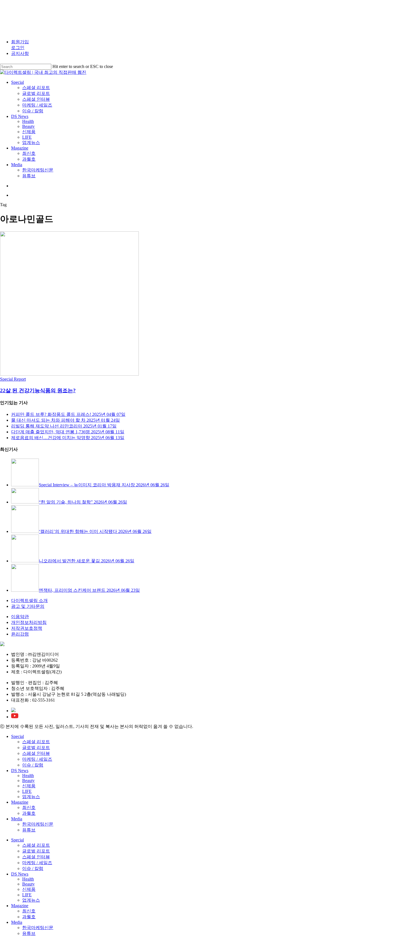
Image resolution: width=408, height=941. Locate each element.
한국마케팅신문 (37, 824)
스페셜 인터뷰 (36, 753)
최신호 (29, 807)
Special (17, 736)
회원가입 (20, 41)
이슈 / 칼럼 (32, 765)
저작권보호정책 (26, 628)
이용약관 (20, 616)
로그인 (17, 47)
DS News (19, 770)
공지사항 (20, 53)
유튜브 (29, 830)
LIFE (27, 791)
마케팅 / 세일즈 (37, 759)
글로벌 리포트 (36, 747)
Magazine (19, 802)
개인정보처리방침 (29, 622)
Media (16, 818)
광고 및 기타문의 (27, 606)
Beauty (28, 780)
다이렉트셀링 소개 (29, 600)
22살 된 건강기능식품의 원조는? (38, 390)
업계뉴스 (31, 796)
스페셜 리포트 (36, 741)
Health (28, 775)
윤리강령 (20, 634)
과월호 (29, 813)
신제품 (29, 785)
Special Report (13, 379)
